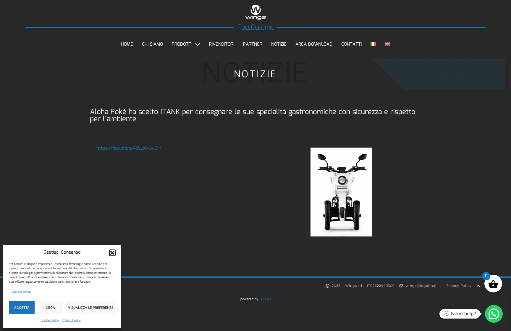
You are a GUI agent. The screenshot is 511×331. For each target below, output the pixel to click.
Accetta (22, 308)
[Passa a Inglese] (387, 44)
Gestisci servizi (21, 292)
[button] (112, 253)
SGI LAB (265, 299)
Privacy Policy (71, 320)
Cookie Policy (50, 320)
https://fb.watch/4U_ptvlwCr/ (128, 148)
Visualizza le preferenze (91, 308)
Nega (50, 308)
